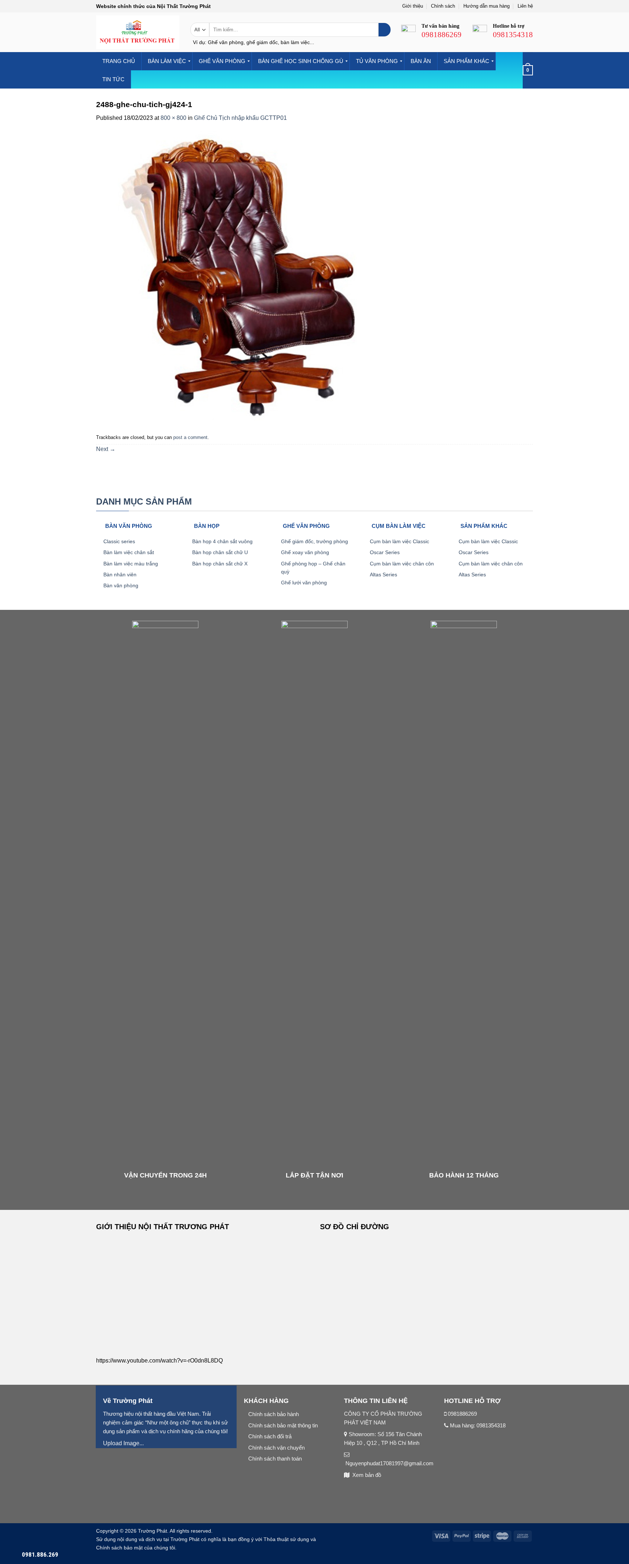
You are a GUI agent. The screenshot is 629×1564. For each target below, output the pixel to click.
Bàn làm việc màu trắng (130, 564)
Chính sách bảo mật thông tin (283, 1425)
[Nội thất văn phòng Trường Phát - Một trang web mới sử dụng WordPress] (137, 32)
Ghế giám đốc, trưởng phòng (314, 541)
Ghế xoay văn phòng (305, 552)
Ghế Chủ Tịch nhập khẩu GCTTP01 (240, 118)
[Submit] (385, 29)
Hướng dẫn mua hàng (486, 6)
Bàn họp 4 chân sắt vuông (222, 541)
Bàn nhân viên (120, 574)
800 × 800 (173, 118)
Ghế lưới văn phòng (304, 582)
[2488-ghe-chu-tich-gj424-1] (241, 277)
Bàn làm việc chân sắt (128, 552)
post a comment (190, 437)
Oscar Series (385, 552)
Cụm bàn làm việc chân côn (402, 564)
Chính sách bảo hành (273, 1414)
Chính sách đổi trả (270, 1436)
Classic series (119, 541)
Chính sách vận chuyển (276, 1448)
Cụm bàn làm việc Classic (399, 541)
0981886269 (462, 1414)
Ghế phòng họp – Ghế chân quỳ (313, 568)
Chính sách (443, 6)
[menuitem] (119, 61)
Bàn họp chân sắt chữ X (220, 564)
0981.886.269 (40, 1554)
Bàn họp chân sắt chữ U (220, 552)
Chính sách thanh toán (275, 1458)
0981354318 (491, 1425)
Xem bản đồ (366, 1475)
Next (105, 449)
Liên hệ (525, 6)
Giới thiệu (412, 6)
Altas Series (383, 574)
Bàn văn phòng (120, 585)
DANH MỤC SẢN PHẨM (144, 501)
